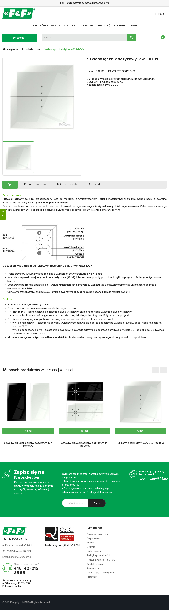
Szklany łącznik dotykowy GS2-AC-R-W (141, 442)
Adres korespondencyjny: (17, 580)
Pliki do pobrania (67, 184)
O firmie (91, 547)
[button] (28, 431)
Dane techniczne (35, 184)
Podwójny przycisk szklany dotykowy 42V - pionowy (28, 444)
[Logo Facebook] (152, 603)
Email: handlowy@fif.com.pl (16, 557)
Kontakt (91, 542)
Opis (10, 184)
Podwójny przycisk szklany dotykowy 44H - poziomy (84, 444)
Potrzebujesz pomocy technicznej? (151, 473)
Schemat (94, 184)
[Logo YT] (158, 603)
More (134, 25)
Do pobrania (93, 538)
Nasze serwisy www (97, 534)
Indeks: (91, 71)
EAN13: (112, 71)
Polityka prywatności (98, 555)
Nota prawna (94, 551)
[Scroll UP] (165, 606)
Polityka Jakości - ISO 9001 (101, 559)
